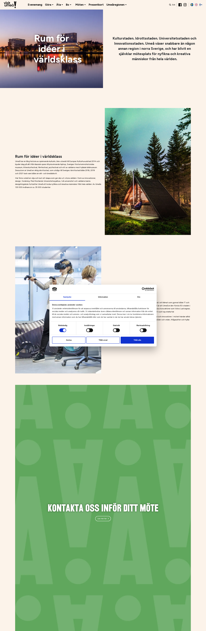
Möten (79, 4)
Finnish (200, 4)
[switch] (89, 330)
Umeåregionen (115, 4)
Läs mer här (102, 519)
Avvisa (69, 340)
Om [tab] (138, 297)
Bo (67, 4)
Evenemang (35, 4)
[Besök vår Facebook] (180, 5)
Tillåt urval (103, 340)
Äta (58, 4)
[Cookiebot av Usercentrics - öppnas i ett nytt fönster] (143, 289)
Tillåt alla (137, 340)
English (196, 4)
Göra (48, 4)
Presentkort (96, 4)
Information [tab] (103, 297)
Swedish (191, 4)
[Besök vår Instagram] (185, 5)
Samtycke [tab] (67, 297)
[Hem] (10, 5)
